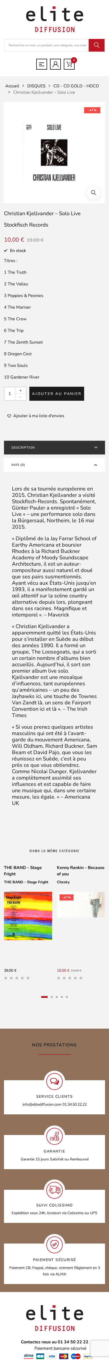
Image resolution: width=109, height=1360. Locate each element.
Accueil (12, 86)
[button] (93, 192)
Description (23, 447)
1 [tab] (44, 997)
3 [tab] (57, 997)
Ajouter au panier (56, 393)
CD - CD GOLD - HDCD (76, 86)
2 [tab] (52, 997)
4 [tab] (62, 997)
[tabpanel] (28, 924)
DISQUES (36, 86)
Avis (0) (18, 465)
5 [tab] (67, 997)
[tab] (54, 447)
